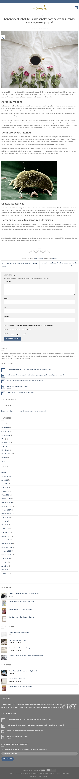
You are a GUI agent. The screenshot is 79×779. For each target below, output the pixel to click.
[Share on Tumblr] (48, 251)
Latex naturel (5, 442)
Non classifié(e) (39, 16)
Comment (7, 281)
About (12, 773)
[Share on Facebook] (34, 251)
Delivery (19, 773)
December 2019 (6, 502)
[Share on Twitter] (37, 251)
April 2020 (4, 491)
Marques (4, 446)
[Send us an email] (70, 707)
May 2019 (4, 525)
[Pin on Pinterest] (44, 251)
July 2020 (4, 480)
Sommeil (4, 457)
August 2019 (5, 517)
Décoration (5, 428)
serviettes (42, 411)
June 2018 (4, 566)
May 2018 (4, 570)
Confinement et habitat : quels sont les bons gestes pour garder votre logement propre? (35, 375)
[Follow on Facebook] (64, 707)
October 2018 (6, 551)
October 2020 (6, 472)
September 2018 (6, 555)
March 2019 (5, 532)
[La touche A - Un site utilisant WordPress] (39, 8)
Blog (46, 773)
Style (3, 461)
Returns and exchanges (31, 773)
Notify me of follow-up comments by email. (20, 330)
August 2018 (5, 558)
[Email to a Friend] (41, 251)
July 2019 (4, 521)
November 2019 (6, 506)
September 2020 (6, 476)
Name (6, 298)
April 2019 (4, 528)
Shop (42, 773)
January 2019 (6, 540)
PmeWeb (37, 770)
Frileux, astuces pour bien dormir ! (17, 386)
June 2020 (4, 484)
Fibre (3, 439)
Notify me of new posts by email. (16, 334)
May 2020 (4, 487)
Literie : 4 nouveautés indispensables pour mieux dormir (24, 380)
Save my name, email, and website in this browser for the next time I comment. (30, 325)
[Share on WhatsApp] (30, 251)
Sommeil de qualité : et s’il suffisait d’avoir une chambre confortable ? (28, 369)
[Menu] (2, 7)
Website (6, 316)
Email (6, 307)
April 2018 (4, 573)
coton (3, 411)
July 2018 (4, 562)
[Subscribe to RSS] (74, 707)
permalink (55, 258)
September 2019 (6, 513)
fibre (8, 411)
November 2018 (6, 547)
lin (16, 411)
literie (20, 411)
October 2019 (6, 510)
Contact (52, 773)
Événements (5, 435)
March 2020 (5, 495)
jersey (12, 411)
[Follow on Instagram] (67, 707)
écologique (5, 431)
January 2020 (6, 499)
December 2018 (6, 543)
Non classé (5, 450)
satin (36, 411)
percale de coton (28, 411)
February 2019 (6, 536)
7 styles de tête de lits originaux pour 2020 (20, 392)
